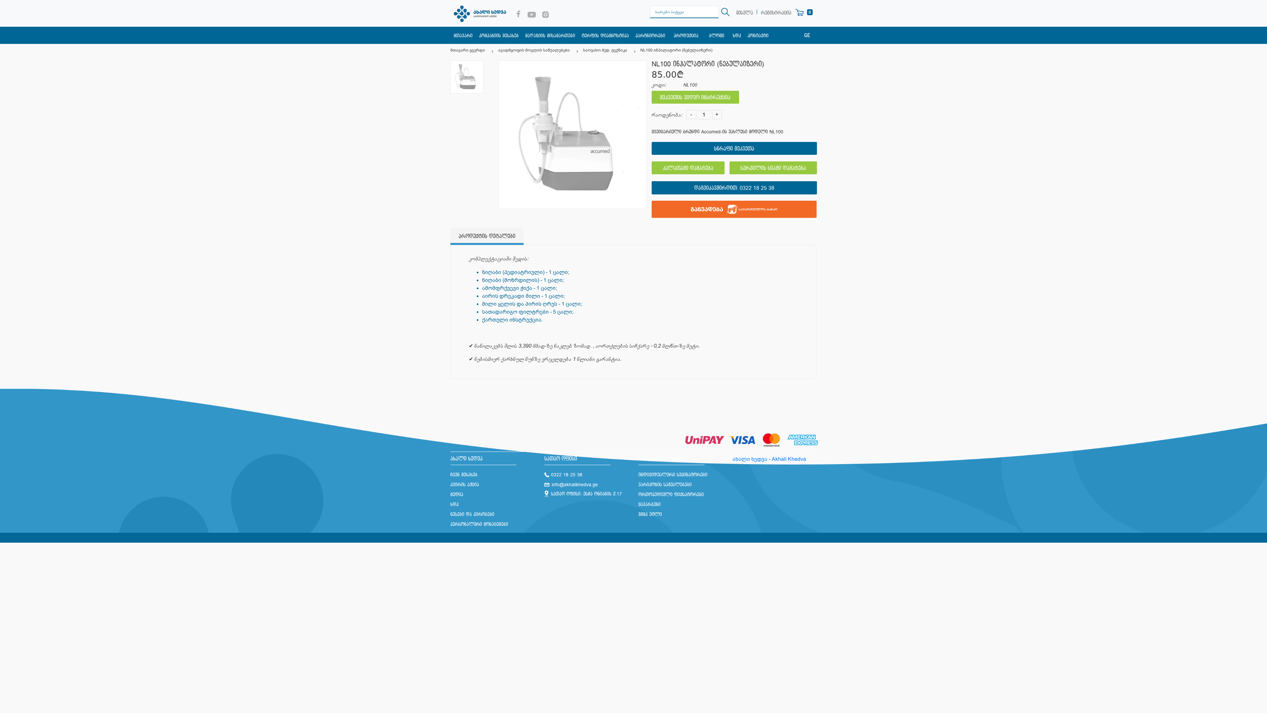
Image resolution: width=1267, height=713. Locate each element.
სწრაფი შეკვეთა (734, 149)
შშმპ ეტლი (650, 514)
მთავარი (463, 35)
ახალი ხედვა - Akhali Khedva (769, 459)
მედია (456, 494)
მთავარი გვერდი (467, 50)
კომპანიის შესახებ (499, 35)
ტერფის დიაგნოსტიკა (605, 35)
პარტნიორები (650, 35)
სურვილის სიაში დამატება (773, 168)
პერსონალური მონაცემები (479, 524)
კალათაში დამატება (688, 168)
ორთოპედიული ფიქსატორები (671, 494)
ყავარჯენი (649, 504)
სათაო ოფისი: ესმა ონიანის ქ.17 (586, 494)
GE (807, 35)
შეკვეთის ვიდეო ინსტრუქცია (695, 98)
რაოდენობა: (667, 115)
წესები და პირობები (472, 514)
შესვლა (744, 13)
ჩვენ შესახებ (463, 474)
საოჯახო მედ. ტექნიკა (605, 50)
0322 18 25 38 (757, 188)
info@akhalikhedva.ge (575, 484)
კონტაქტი (758, 35)
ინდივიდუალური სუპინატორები (672, 474)
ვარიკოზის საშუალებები (665, 484)
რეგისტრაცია (776, 13)
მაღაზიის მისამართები (550, 35)
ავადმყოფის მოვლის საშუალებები (534, 50)
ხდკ (737, 35)
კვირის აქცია (464, 484)
